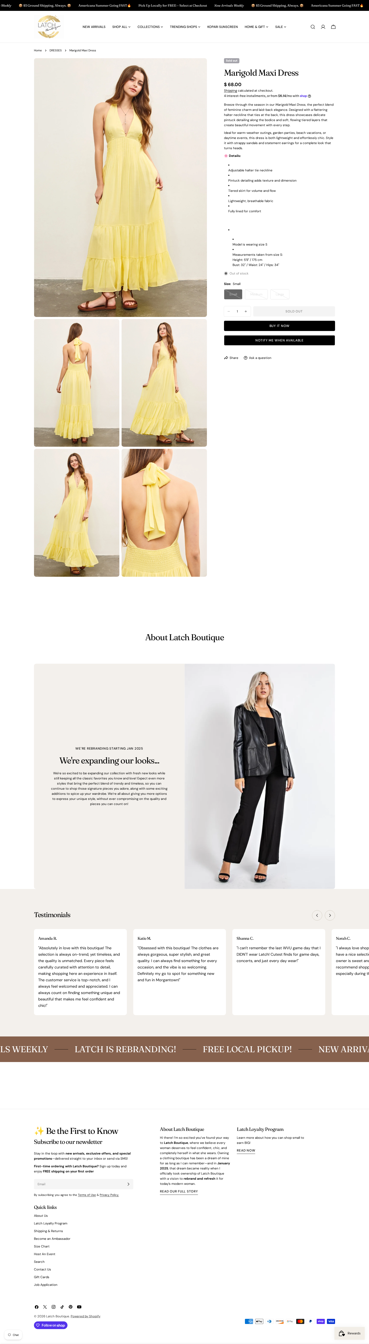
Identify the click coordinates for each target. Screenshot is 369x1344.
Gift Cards (41, 1277)
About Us (41, 1216)
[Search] (313, 27)
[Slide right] (330, 915)
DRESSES (56, 50)
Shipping (230, 90)
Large (282, 295)
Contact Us (42, 1269)
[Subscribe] (128, 1184)
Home (38, 50)
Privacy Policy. (109, 1195)
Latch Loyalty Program (50, 1223)
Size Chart (42, 1246)
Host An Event (44, 1254)
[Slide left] (317, 915)
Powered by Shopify (85, 1316)
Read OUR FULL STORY (179, 1191)
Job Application (45, 1285)
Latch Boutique (57, 1316)
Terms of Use (87, 1195)
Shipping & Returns (48, 1231)
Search (39, 1262)
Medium (259, 295)
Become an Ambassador (52, 1239)
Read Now (246, 1150)
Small (235, 295)
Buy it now (279, 326)
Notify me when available (279, 340)
